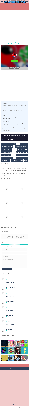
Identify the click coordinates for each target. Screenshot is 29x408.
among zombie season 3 (22, 157)
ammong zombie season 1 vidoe (8, 143)
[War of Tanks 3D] (3, 298)
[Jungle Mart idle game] (3, 316)
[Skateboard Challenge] (18, 343)
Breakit (7, 292)
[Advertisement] (14, 26)
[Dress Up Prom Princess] (11, 343)
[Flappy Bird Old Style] (11, 350)
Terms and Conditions (11, 407)
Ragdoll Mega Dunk (10, 282)
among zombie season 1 (22, 155)
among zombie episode (6, 152)
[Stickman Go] (4, 358)
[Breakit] (3, 293)
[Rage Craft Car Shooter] (24, 358)
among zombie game (6, 155)
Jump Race (8, 320)
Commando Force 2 (10, 287)
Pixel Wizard (9, 329)
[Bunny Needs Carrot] (4, 350)
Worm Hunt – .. (9, 278)
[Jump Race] (3, 321)
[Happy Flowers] (24, 343)
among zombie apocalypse (22, 146)
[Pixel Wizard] (3, 330)
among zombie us (5, 160)
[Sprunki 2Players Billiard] (3, 326)
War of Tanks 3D (10, 296)
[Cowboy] (11, 358)
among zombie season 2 (6, 157)
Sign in (3, 139)
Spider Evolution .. (10, 301)
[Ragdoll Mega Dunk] (3, 284)
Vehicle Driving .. (10, 310)
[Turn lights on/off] (10, 68)
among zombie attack (6, 149)
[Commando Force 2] (3, 288)
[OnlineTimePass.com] (14, 1)
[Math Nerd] (18, 358)
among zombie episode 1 (22, 152)
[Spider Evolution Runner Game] (3, 302)
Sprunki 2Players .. (10, 324)
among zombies (14, 160)
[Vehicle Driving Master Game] (3, 312)
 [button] (17, 68)
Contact (12, 402)
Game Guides (6, 402)
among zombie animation (7, 146)
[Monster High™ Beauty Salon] (18, 350)
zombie (26, 160)
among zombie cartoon (22, 149)
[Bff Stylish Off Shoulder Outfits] (4, 343)
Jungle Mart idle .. (10, 315)
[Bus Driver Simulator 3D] (3, 307)
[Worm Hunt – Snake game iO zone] (3, 279)
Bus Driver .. (8, 306)
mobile (21, 160)
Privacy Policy (18, 402)
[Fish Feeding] (24, 350)
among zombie (24, 143)
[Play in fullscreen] (14, 68)
